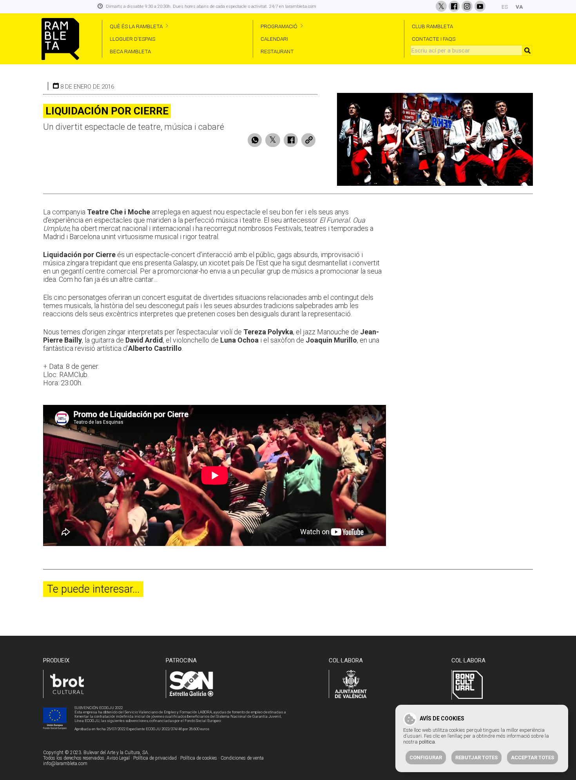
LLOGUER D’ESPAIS (132, 39)
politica (427, 742)
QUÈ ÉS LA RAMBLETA (136, 26)
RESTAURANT (277, 51)
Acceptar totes (532, 757)
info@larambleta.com (65, 763)
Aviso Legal (118, 758)
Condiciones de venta (242, 758)
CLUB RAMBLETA (432, 26)
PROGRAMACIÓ (279, 26)
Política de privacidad (155, 758)
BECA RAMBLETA (130, 51)
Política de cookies (198, 758)
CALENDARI (274, 39)
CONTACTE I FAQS (433, 39)
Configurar (425, 757)
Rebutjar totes (476, 757)
